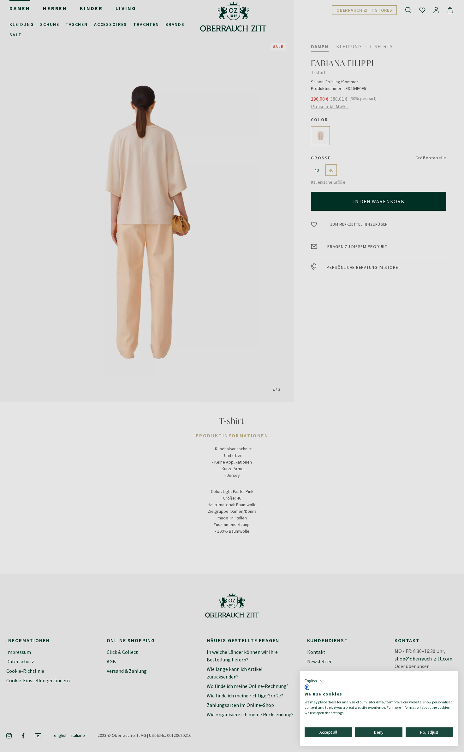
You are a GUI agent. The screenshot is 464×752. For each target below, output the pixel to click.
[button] (314, 681)
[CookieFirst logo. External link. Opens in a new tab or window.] (307, 687)
